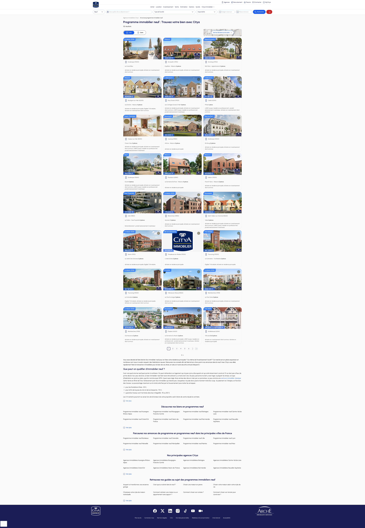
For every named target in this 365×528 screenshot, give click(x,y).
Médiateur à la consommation (200, 518)
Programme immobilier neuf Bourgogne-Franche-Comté (166, 413)
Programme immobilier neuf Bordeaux (136, 438)
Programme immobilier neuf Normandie (196, 419)
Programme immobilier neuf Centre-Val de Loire (227, 413)
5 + (182, 355)
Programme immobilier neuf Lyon (224, 438)
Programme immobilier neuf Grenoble (165, 438)
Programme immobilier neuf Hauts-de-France (166, 420)
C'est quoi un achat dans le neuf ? (164, 484)
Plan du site (138, 518)
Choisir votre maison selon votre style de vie (226, 486)
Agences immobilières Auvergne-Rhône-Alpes (136, 461)
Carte (141, 32)
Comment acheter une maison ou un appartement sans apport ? (165, 493)
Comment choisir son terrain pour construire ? (224, 493)
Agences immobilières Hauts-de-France (166, 468)
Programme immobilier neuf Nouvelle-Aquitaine (225, 420)
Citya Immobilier (207, 7)
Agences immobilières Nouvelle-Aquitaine (227, 468)
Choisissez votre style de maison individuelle (134, 493)
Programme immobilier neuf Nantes (195, 443)
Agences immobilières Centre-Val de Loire (227, 460)
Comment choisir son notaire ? (193, 492)
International (216, 518)
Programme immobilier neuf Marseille (135, 443)
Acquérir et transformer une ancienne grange (136, 486)
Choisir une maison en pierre (192, 484)
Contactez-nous (149, 518)
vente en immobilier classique (231, 378)
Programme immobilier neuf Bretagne (195, 411)
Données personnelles (182, 518)
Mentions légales (162, 518)
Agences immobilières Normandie (194, 468)
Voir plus (128, 401)
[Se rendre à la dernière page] (196, 348)
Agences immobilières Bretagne (193, 460)
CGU (171, 518)
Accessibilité (226, 518)
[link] (222, 33)
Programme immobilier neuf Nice (224, 443)
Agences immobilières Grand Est (134, 468)
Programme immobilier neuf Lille (194, 438)
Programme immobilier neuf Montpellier (166, 443)
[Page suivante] (192, 348)
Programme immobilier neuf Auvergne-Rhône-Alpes (136, 413)
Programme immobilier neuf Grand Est (136, 419)
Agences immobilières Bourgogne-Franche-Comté (164, 461)
